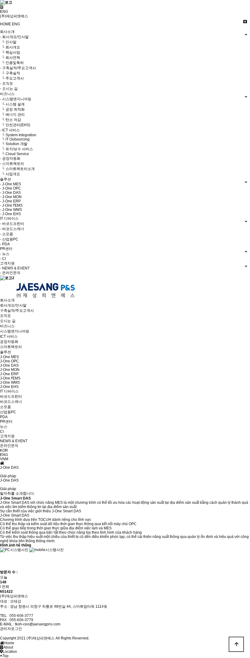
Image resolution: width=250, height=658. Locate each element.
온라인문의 (9, 445)
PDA (4, 417)
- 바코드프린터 (12, 224)
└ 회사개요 (10, 47)
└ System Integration (18, 135)
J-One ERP (9, 374)
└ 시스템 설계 (12, 104)
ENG (4, 11)
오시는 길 (8, 321)
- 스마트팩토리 (12, 164)
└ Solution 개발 (13, 144)
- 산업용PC (9, 239)
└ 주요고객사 (12, 78)
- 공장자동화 (10, 158)
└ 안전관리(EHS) (15, 125)
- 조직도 (6, 83)
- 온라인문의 (10, 273)
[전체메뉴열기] (1, 7)
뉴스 (3, 427)
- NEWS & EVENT (15, 268)
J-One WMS (10, 382)
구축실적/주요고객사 (17, 310)
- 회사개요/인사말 (14, 37)
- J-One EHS (10, 214)
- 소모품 (6, 234)
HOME (5, 24)
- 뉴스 (4, 254)
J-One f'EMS (10, 378)
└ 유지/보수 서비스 (16, 149)
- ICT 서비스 (10, 130)
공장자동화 (9, 342)
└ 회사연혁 (10, 57)
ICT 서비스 (9, 336)
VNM (4, 459)
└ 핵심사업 (10, 52)
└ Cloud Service (14, 154)
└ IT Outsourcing (15, 139)
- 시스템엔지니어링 (15, 99)
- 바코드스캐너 (12, 229)
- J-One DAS (10, 192)
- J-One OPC (10, 188)
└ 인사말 (8, 42)
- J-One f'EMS (11, 205)
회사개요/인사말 (13, 305)
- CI (3, 259)
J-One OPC (9, 361)
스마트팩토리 (11, 347)
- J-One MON (11, 197)
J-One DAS (9, 365)
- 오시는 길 (9, 89)
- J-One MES (10, 184)
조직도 (5, 316)
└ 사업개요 (10, 174)
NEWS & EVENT (13, 441)
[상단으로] (236, 644)
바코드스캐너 (11, 402)
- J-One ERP (10, 201)
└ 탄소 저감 (10, 120)
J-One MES (9, 357)
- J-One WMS (11, 210)
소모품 (5, 407)
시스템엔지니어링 (14, 331)
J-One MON (10, 370)
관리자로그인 (11, 629)
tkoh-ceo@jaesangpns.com (37, 624)
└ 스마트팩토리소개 (17, 169)
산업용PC (8, 412)
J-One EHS (9, 387)
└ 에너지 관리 (12, 114)
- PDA (5, 244)
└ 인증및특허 (12, 63)
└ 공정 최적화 (12, 109)
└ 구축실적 (10, 73)
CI (2, 431)
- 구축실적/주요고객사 (18, 68)
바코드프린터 (11, 396)
